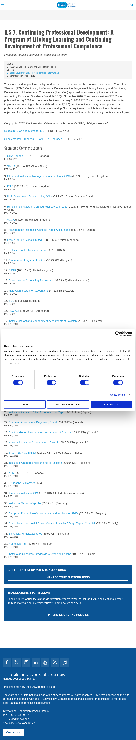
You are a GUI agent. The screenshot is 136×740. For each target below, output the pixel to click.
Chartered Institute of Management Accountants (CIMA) (39, 176)
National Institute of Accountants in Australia (34, 442)
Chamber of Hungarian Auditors (27, 260)
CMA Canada (15, 156)
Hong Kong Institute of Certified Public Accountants (37, 206)
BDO (11, 300)
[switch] (51, 382)
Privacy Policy (48, 698)
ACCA (11, 219)
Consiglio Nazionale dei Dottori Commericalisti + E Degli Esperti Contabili (52, 523)
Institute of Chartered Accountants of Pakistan (35, 462)
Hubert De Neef (18, 543)
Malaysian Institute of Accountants (28, 290)
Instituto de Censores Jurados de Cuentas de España (40, 554)
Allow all (111, 404)
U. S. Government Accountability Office (30, 196)
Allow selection (68, 404)
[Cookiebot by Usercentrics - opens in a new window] (117, 333)
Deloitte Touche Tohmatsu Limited (28, 250)
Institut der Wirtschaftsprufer (25, 503)
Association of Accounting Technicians (31, 280)
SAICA (11, 166)
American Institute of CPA (23, 493)
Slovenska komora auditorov (25, 533)
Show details (117, 394)
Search (132, 5)
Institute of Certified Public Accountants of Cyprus (37, 412)
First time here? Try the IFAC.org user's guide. (29, 686)
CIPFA (12, 270)
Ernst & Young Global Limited (24, 240)
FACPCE (14, 310)
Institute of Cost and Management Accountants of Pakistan (43, 321)
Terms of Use (26, 698)
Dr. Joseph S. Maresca (22, 483)
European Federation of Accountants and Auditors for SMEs (43, 513)
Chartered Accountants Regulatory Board (33, 422)
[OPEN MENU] (3, 5)
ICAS (10, 186)
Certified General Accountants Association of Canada (40, 432)
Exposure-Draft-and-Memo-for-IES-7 (25, 131)
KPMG (12, 473)
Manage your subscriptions (18, 678)
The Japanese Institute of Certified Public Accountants (38, 229)
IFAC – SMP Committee (23, 452)
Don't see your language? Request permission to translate (33, 73)
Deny (24, 404)
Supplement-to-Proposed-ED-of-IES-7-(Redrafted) (34, 139)
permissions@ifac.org (80, 698)
